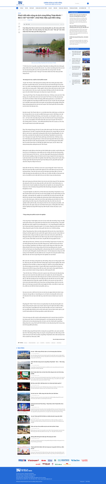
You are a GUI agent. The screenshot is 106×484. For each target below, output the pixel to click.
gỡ (37, 342)
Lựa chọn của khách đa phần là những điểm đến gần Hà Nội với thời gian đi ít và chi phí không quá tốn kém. (47, 441)
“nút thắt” (42, 342)
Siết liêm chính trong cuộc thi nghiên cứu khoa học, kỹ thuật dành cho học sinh (78, 15)
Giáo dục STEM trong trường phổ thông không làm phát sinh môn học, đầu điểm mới (79, 26)
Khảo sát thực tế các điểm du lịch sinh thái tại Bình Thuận (45, 426)
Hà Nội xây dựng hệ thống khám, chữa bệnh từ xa (79, 37)
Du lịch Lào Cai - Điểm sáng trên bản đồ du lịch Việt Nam (44, 393)
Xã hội (26, 8)
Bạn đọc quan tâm (75, 48)
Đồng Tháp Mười (32, 342)
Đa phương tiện (82, 8)
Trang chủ (82, 481)
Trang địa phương (73, 8)
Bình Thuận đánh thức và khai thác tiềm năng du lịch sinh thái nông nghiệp (47, 372)
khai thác (48, 342)
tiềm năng (59, 342)
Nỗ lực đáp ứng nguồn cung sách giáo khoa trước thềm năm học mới (76, 53)
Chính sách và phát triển (41, 8)
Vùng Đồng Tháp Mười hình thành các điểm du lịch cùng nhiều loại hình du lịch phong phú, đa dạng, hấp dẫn (47, 367)
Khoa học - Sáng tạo (63, 8)
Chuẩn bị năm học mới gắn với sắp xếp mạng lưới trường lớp (76, 75)
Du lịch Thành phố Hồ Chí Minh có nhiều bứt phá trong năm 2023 (46, 416)
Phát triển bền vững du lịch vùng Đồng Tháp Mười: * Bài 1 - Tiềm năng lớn (47, 362)
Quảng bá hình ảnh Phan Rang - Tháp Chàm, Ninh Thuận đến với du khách (47, 404)
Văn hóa (55, 8)
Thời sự (21, 8)
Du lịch (50, 8)
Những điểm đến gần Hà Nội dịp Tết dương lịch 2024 (43, 436)
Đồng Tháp (30, 19)
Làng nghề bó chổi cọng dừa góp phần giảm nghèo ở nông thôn (76, 82)
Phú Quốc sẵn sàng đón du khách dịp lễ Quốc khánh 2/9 (76, 68)
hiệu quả (53, 342)
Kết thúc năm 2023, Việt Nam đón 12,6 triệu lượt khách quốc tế (46, 383)
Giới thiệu (88, 481)
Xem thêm (21, 348)
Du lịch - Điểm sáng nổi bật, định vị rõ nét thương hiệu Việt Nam (46, 351)
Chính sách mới (74, 12)
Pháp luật (32, 8)
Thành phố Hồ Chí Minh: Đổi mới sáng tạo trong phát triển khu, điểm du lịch (47, 447)
